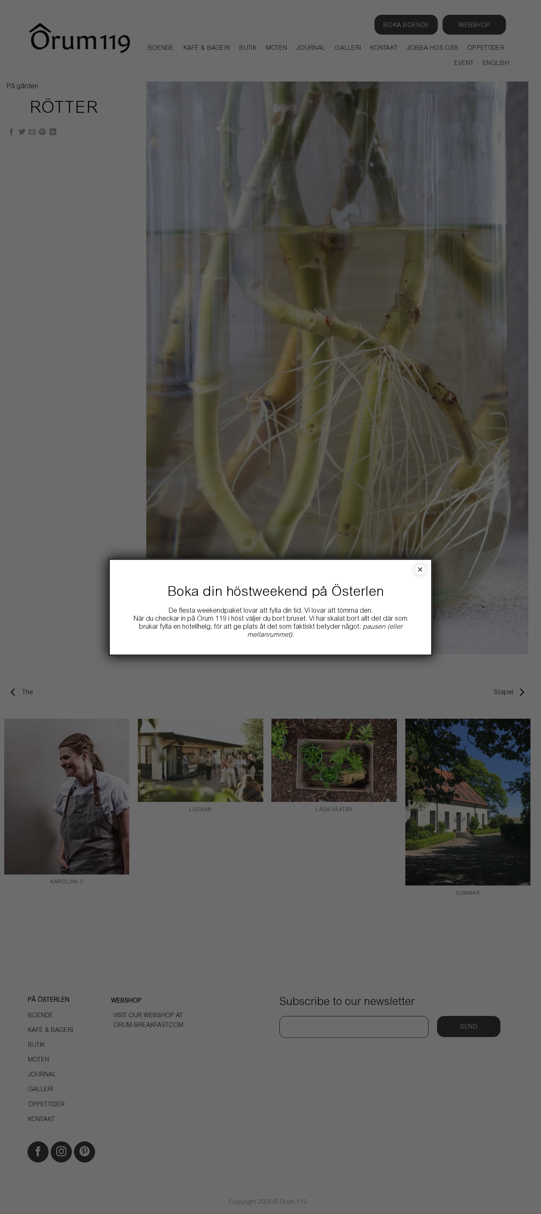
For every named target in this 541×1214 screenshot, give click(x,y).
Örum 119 (212, 619)
